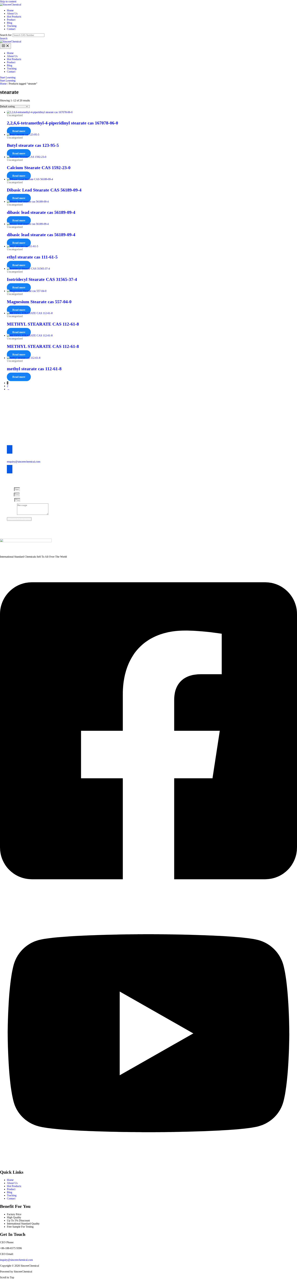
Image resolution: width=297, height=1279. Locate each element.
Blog (9, 1192)
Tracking (11, 1195)
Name (10, 489)
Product (11, 1189)
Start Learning (7, 80)
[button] (3, 38)
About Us (12, 1183)
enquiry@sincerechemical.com (23, 461)
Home (3, 83)
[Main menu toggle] (5, 46)
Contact (11, 1198)
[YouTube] (148, 1164)
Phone (10, 499)
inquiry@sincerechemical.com (16, 1259)
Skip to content (8, 1)
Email (10, 494)
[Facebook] (148, 899)
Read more (18, 131)
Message (12, 513)
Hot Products (14, 1186)
